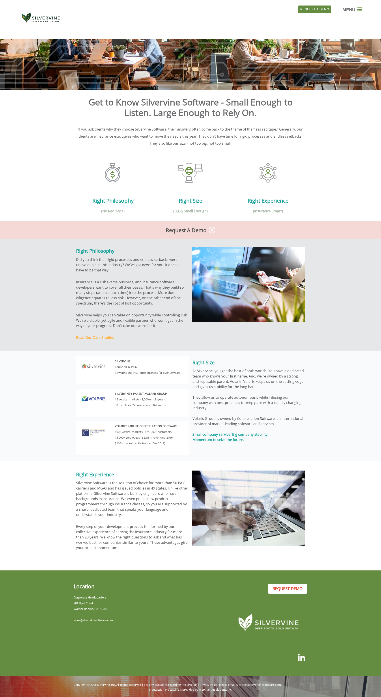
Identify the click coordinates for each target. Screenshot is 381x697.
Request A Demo (314, 9)
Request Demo (288, 588)
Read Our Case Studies (95, 337)
